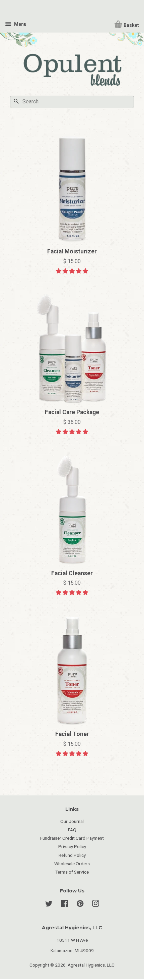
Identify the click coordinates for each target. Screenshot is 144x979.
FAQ (72, 829)
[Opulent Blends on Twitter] (49, 905)
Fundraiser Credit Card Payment (72, 838)
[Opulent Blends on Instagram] (95, 905)
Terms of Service (72, 872)
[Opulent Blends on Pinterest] (80, 905)
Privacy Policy (72, 846)
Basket (131, 25)
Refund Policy (72, 855)
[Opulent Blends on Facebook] (64, 905)
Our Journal (72, 821)
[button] (72, 271)
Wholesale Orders (72, 863)
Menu (19, 24)
